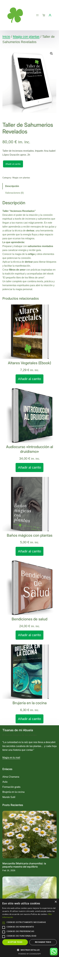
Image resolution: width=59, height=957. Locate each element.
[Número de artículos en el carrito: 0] (44, 15)
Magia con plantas (26, 37)
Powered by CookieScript (29, 954)
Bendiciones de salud (29, 619)
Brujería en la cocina (30, 703)
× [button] (55, 902)
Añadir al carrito (13, 164)
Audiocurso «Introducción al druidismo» (29, 449)
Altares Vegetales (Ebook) (29, 363)
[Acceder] (50, 15)
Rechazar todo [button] (43, 942)
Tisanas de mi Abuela (17, 730)
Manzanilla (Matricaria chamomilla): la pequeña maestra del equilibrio (24, 865)
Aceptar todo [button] (15, 942)
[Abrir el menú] (37, 15)
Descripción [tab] (12, 186)
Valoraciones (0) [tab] (14, 192)
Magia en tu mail (11, 757)
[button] (51, 53)
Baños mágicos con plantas (29, 535)
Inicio (6, 37)
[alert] (29, 928)
